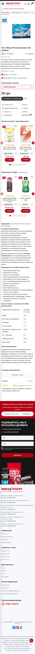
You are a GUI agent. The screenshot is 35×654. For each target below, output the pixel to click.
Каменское (9, 650)
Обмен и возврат (6, 542)
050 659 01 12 (5, 556)
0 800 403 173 (5, 551)
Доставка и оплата (7, 536)
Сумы (22, 644)
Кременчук (26, 646)
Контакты (4, 534)
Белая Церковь (8, 648)
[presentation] (2, 142)
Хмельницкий (15, 640)
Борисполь (17, 648)
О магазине (4, 539)
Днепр (9, 638)
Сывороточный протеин (19, 78)
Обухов (28, 648)
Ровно (27, 644)
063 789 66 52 (5, 559)
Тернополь (7, 640)
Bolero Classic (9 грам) (25, 199)
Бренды (3, 571)
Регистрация (5, 588)
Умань (13, 646)
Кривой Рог (19, 646)
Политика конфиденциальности (10, 591)
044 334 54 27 (5, 554)
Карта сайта (5, 576)
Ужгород (8, 646)
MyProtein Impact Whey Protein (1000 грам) (25, 149)
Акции (3, 568)
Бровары (23, 648)
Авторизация (5, 585)
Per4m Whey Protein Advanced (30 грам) (9, 148)
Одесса (31, 642)
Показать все (23, 172)
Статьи (3, 573)
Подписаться (27, 414)
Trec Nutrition (12, 74)
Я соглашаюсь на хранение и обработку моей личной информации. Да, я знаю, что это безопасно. (17, 449)
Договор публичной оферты (9, 593)
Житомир (4, 642)
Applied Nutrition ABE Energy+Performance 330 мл (9, 200)
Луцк (30, 644)
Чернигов (28, 640)
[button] (3, 4)
